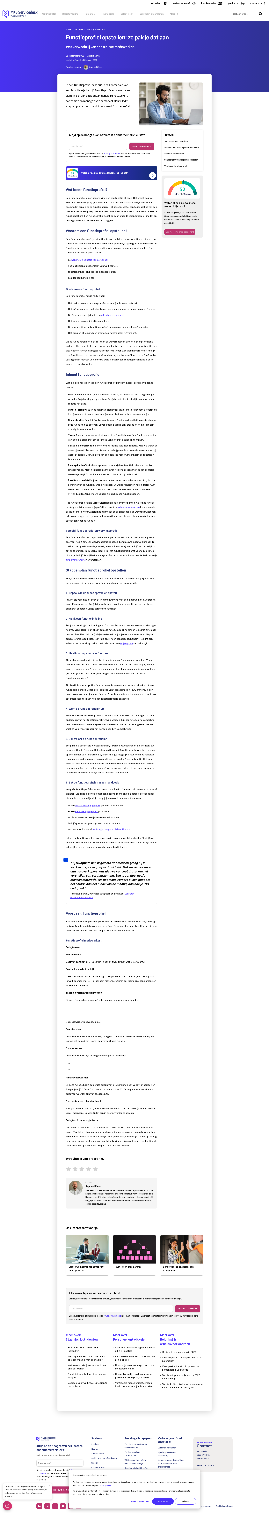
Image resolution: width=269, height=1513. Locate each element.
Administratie (97, 1453)
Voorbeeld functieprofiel (175, 166)
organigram (126, 643)
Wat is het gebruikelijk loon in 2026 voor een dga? (181, 1377)
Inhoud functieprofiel (174, 153)
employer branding (76, 559)
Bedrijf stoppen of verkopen (104, 1458)
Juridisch (95, 1444)
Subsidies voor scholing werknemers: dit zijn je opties (135, 1349)
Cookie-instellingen (140, 1501)
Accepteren (163, 1501)
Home (68, 29)
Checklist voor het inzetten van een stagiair (87, 1376)
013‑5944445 (203, 1458)
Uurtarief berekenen (167, 1447)
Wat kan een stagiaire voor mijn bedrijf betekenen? (87, 1367)
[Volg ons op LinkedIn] (39, 1506)
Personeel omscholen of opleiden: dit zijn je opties (135, 1358)
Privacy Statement (112, 153)
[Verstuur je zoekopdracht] (260, 14)
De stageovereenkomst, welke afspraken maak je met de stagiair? (86, 1358)
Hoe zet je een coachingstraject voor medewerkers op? (135, 1367)
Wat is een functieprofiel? (176, 141)
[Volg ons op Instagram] (47, 1506)
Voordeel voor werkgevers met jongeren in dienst (88, 1385)
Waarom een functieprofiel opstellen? (181, 147)
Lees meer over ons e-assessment (180, 232)
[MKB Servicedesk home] (60, 1439)
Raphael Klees (95, 67)
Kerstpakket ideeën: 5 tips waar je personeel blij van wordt (180, 1368)
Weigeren (186, 1501)
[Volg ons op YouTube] (63, 1506)
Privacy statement (202, 1506)
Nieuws (94, 1449)
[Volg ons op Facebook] (55, 1506)
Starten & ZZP (98, 1467)
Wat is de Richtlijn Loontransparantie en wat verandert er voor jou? (182, 1386)
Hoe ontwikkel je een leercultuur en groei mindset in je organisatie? (134, 1376)
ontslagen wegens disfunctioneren (112, 829)
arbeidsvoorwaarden (129, 507)
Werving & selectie (95, 29)
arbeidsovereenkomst (113, 315)
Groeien (94, 1463)
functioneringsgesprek (87, 805)
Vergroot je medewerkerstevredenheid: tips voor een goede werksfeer (134, 1385)
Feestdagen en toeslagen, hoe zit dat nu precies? (182, 1359)
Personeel (79, 29)
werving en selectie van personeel (89, 259)
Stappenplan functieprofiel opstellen (181, 160)
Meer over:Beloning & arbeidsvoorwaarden (175, 1339)
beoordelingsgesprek (86, 811)
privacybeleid (105, 1485)
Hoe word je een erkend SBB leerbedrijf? (83, 1349)
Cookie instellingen (224, 1506)
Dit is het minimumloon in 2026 (179, 1352)
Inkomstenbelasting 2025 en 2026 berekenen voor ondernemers (171, 1463)
